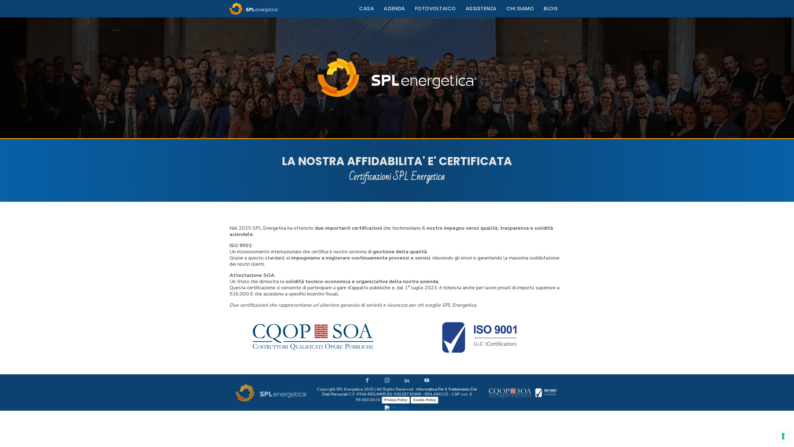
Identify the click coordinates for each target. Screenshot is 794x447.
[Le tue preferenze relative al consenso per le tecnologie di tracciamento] (783, 436)
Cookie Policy (424, 400)
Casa (366, 8)
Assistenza (481, 8)
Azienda (394, 8)
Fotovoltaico (435, 8)
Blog (551, 8)
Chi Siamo (520, 8)
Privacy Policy (395, 400)
